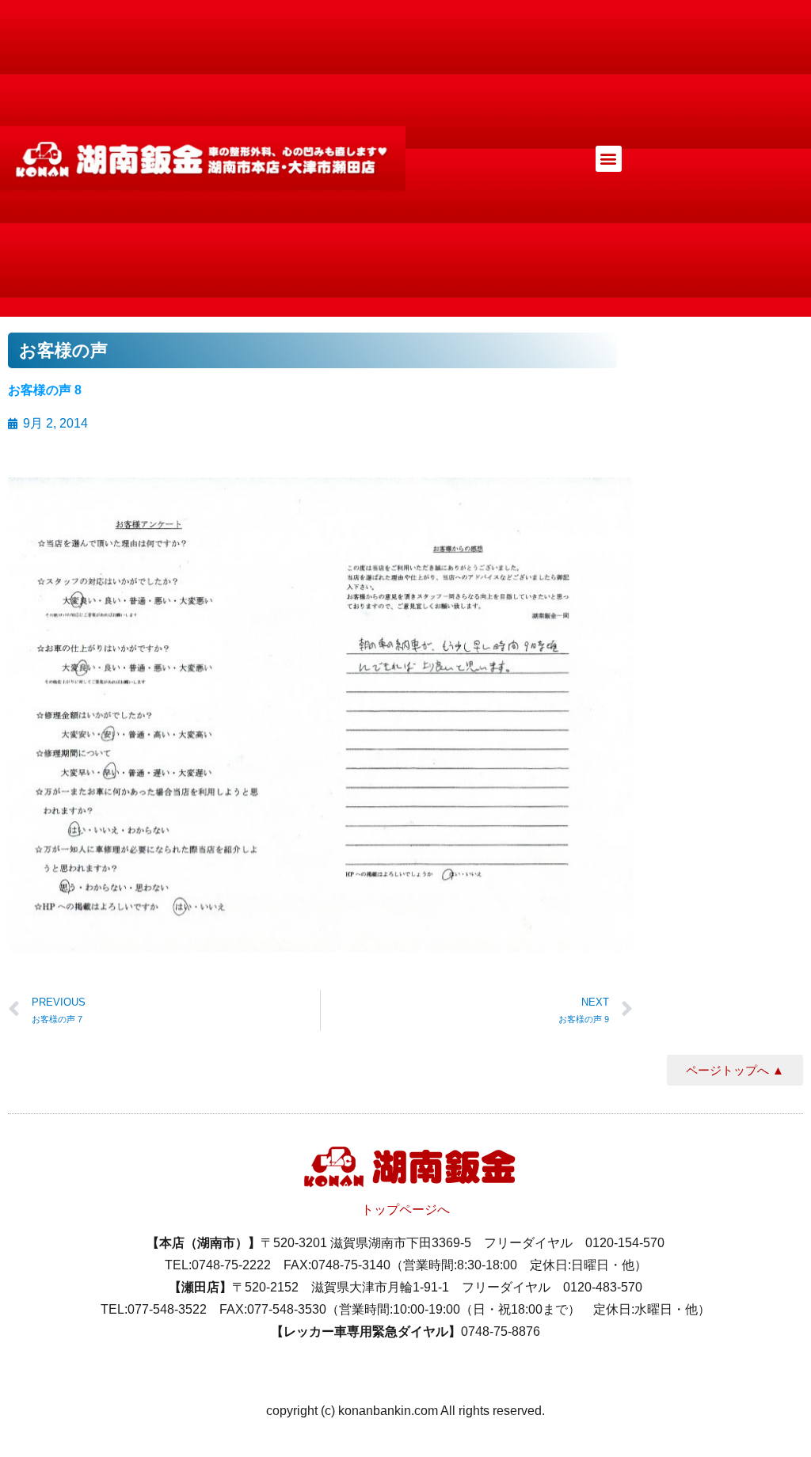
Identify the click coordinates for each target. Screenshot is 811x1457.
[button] (609, 159)
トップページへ (405, 1209)
